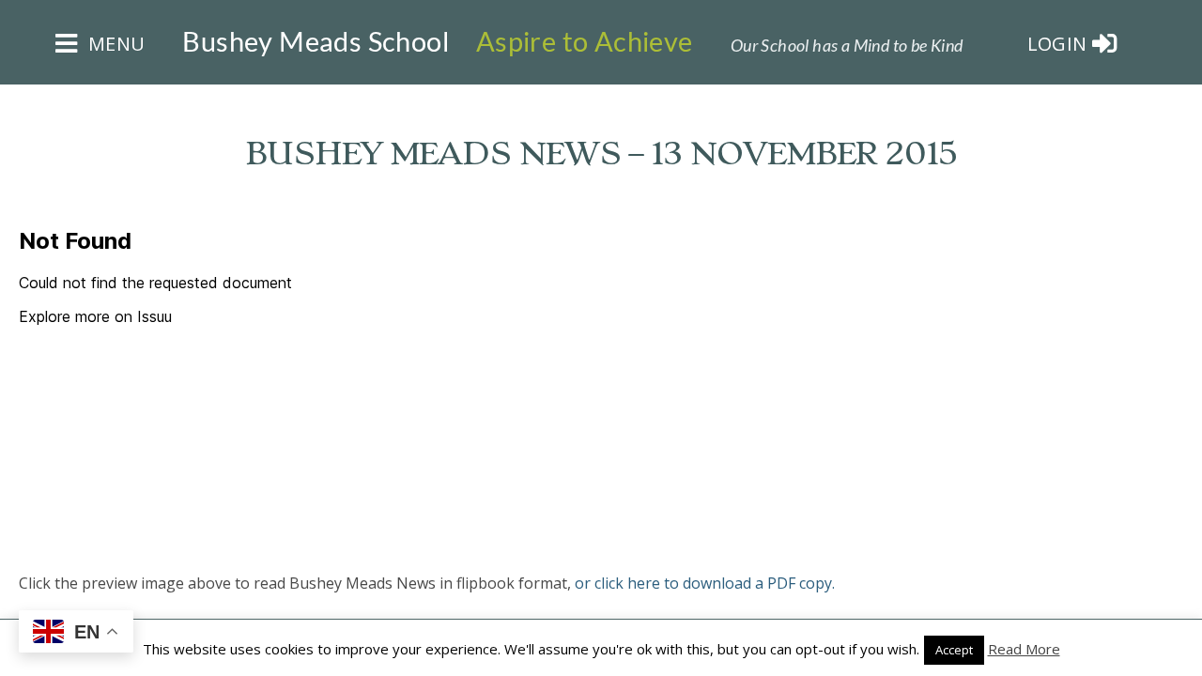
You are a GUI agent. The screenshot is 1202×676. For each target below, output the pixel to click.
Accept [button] (954, 649)
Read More (1024, 648)
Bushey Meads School (315, 41)
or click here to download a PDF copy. (705, 583)
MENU (114, 43)
